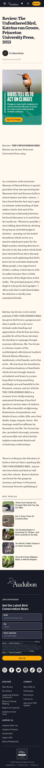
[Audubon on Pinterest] (39, 670)
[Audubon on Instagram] (4, 670)
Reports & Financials (10, 708)
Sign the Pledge (14, 120)
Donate (36, 3)
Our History (7, 691)
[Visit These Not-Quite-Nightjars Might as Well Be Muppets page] (22, 562)
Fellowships (28, 691)
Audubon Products (10, 729)
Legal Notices (10, 765)
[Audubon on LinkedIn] (25, 670)
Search (28, 3)
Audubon (13, 3)
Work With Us (29, 687)
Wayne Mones (18, 53)
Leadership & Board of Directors (10, 696)
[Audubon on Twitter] (18, 670)
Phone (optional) (10, 633)
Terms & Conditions (15, 653)
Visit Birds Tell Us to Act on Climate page (22, 97)
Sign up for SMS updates (30, 704)
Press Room (28, 695)
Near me (22, 4)
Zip (5, 624)
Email (6, 615)
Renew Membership (10, 741)
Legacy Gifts (7, 737)
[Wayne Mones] (5, 53)
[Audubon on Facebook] (11, 670)
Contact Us (28, 699)
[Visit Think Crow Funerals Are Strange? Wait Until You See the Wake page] (22, 507)
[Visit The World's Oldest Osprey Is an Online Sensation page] (22, 548)
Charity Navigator (22, 752)
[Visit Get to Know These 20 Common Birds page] (22, 521)
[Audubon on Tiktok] (32, 670)
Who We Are (7, 687)
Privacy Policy (23, 765)
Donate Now (7, 733)
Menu (5, 3)
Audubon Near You (10, 725)
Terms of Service (14, 643)
